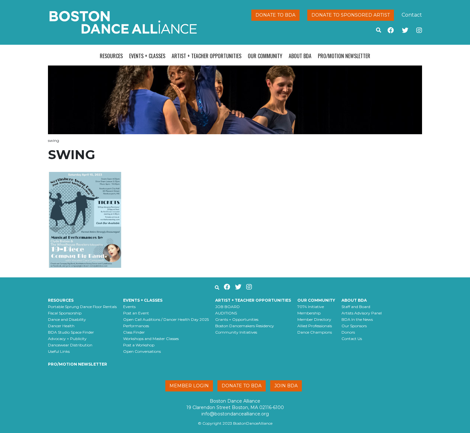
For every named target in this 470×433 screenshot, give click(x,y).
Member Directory (314, 319)
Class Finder (134, 332)
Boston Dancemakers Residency (244, 325)
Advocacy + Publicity (67, 338)
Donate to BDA (275, 15)
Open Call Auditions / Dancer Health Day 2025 (166, 319)
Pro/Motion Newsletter (344, 56)
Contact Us (351, 338)
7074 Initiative (310, 306)
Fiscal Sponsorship (65, 313)
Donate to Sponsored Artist (350, 15)
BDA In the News (357, 319)
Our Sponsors (354, 325)
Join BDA (286, 386)
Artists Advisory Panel (361, 313)
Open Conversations (142, 351)
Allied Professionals (314, 325)
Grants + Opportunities (236, 319)
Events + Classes (147, 56)
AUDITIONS (226, 313)
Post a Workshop (138, 345)
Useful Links (59, 351)
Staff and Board (355, 306)
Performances (136, 325)
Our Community (265, 56)
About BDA (300, 56)
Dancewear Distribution (70, 345)
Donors (348, 332)
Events (129, 306)
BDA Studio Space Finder (71, 332)
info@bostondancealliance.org (235, 414)
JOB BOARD (227, 306)
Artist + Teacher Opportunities (206, 56)
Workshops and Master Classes (151, 338)
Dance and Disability (67, 319)
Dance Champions (314, 332)
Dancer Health (61, 325)
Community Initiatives (236, 332)
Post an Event (136, 313)
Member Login (189, 386)
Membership (309, 313)
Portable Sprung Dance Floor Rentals (82, 306)
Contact (412, 15)
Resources (111, 56)
